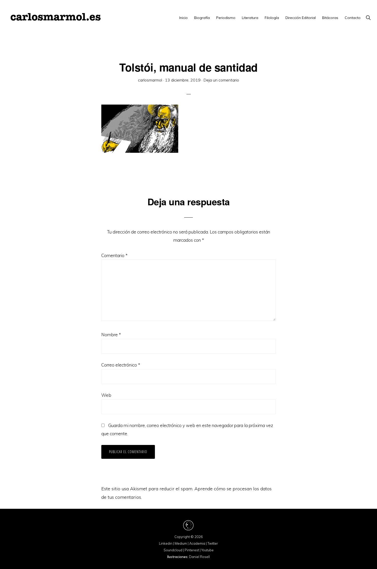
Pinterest (192, 550)
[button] (368, 18)
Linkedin (165, 543)
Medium (181, 543)
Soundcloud (173, 550)
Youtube (207, 550)
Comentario (114, 255)
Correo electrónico (120, 365)
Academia (197, 543)
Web (106, 395)
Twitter (212, 543)
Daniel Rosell (199, 557)
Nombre (111, 334)
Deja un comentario (221, 80)
